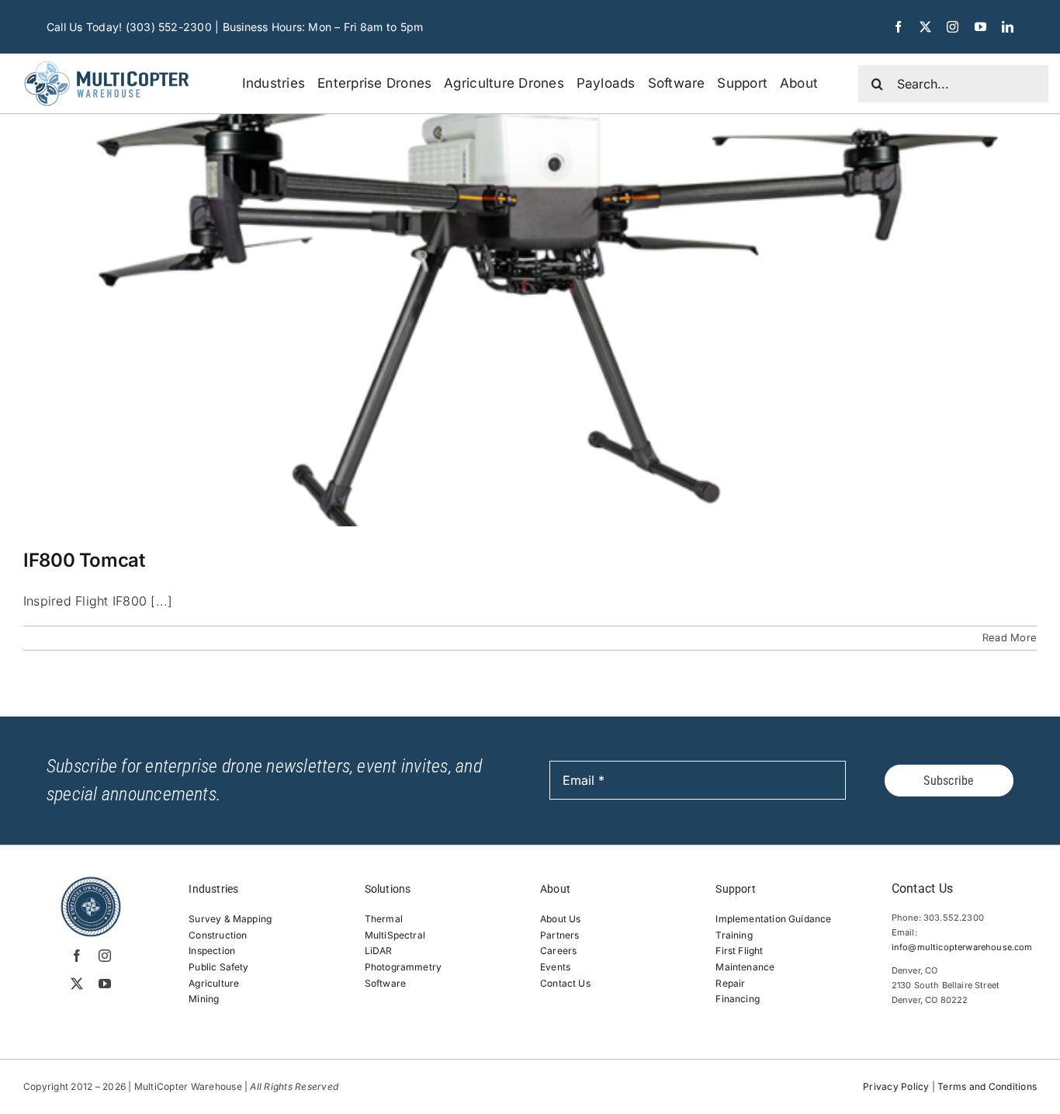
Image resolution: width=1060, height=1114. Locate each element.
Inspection (212, 950)
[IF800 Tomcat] (530, 320)
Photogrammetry (403, 967)
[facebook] (898, 27)
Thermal (384, 919)
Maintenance (744, 967)
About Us (560, 919)
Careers (558, 950)
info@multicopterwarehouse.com (962, 947)
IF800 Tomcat (84, 560)
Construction (218, 935)
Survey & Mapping (230, 919)
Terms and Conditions (987, 1086)
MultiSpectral (395, 935)
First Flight (739, 950)
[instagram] (952, 27)
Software (385, 983)
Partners (559, 935)
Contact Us (565, 983)
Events (555, 967)
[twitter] (925, 27)
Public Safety (218, 967)
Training (733, 935)
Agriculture (214, 983)
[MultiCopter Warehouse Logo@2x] (106, 61)
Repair (730, 983)
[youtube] (980, 27)
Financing (737, 999)
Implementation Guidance (773, 919)
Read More (1009, 637)
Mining (204, 999)
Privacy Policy (896, 1086)
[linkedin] (1007, 27)
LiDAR (379, 950)
